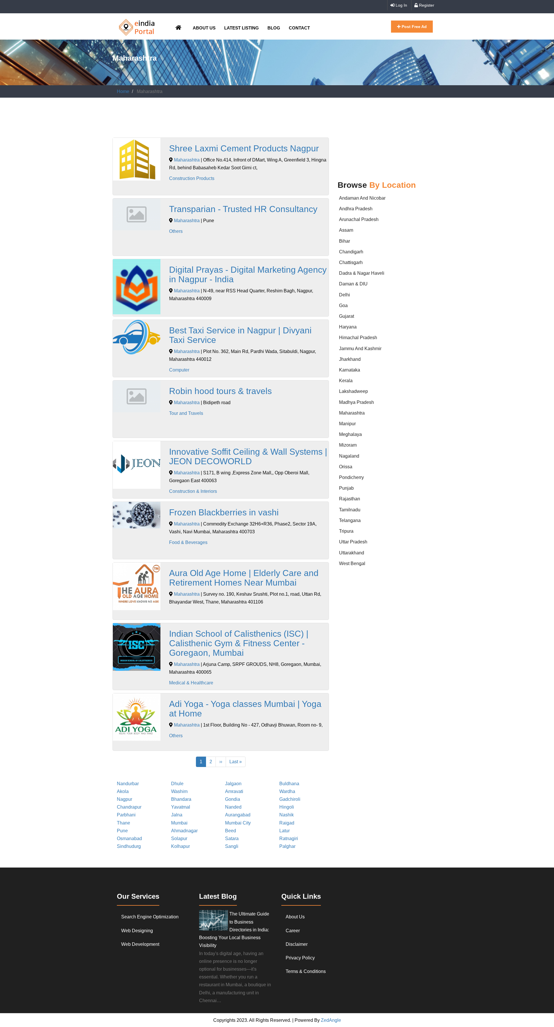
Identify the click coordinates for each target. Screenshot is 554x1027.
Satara (232, 838)
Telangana (350, 520)
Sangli (231, 846)
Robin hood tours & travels (220, 391)
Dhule (177, 783)
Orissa (345, 466)
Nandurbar (128, 783)
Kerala (346, 380)
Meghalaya (350, 434)
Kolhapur (180, 846)
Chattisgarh (351, 262)
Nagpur (124, 799)
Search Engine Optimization (150, 916)
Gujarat (346, 316)
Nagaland (349, 456)
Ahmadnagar (184, 830)
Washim (179, 791)
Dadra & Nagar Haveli (361, 273)
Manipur (347, 423)
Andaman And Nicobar (362, 198)
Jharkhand (350, 359)
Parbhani (126, 814)
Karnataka (349, 369)
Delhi (344, 294)
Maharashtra (187, 159)
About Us (204, 27)
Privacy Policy (300, 957)
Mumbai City (238, 822)
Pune (122, 830)
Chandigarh (351, 251)
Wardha (287, 791)
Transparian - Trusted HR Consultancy (243, 209)
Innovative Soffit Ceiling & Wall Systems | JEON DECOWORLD (248, 456)
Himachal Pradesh (358, 337)
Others (176, 231)
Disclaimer (297, 944)
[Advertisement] (218, 119)
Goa (343, 305)
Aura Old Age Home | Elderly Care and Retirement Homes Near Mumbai (244, 577)
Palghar (287, 846)
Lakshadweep (353, 391)
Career (293, 930)
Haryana (348, 326)
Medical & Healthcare (191, 682)
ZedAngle (330, 1020)
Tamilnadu (349, 509)
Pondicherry (351, 477)
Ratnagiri (288, 838)
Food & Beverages (188, 542)
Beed (230, 830)
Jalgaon (233, 783)
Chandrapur (129, 807)
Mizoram (348, 445)
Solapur (179, 838)
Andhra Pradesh (356, 208)
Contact (299, 27)
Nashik (286, 814)
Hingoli (286, 807)
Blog (273, 27)
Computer (179, 369)
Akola (123, 791)
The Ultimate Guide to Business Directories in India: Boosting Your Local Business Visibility (234, 929)
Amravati (234, 791)
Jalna (176, 814)
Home (123, 91)
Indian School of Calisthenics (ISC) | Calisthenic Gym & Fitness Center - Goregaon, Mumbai (238, 643)
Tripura (346, 531)
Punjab (346, 488)
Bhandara (181, 799)
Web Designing (137, 930)
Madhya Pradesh (356, 402)
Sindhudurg (129, 846)
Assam (346, 230)
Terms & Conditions (306, 971)
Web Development (140, 944)
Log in (400, 5)
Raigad (286, 822)
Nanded (233, 807)
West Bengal (352, 563)
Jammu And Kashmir (360, 348)
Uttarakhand (351, 552)
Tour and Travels (186, 413)
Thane (123, 822)
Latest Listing (241, 27)
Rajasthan (349, 498)
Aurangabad (237, 814)
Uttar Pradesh (353, 541)
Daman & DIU (353, 283)
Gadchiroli (289, 799)
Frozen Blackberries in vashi (224, 512)
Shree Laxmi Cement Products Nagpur (244, 148)
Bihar (344, 241)
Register (426, 5)
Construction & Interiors (193, 491)
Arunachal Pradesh (359, 219)
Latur (284, 830)
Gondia (232, 799)
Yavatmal (180, 807)
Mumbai (179, 822)
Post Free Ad (413, 26)
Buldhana (289, 783)
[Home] (137, 26)
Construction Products (191, 178)
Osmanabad (129, 838)
